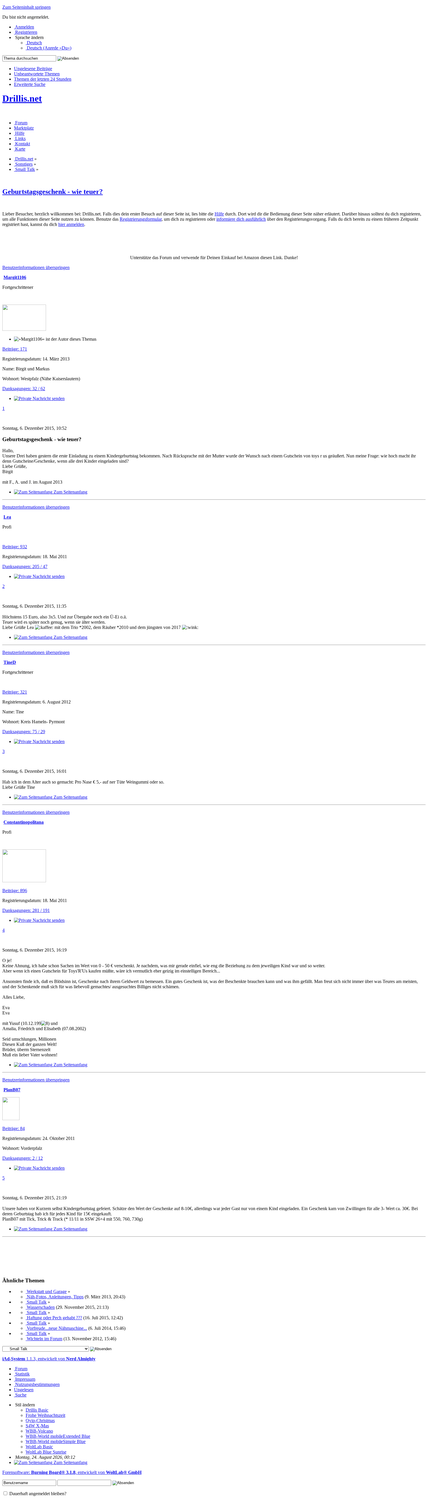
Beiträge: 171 (14, 348)
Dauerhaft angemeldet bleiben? (37, 1493)
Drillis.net (22, 98)
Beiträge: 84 (13, 1128)
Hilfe (219, 213)
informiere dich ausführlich (241, 219)
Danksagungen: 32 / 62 (23, 388)
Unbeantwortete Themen (37, 73)
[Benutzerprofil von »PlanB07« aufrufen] (11, 1118)
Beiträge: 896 (14, 890)
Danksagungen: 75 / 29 (23, 731)
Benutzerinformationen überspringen (36, 267)
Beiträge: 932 (14, 546)
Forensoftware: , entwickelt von (72, 1472)
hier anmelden (71, 224)
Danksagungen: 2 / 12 (22, 1158)
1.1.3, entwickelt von (48, 1358)
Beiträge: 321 (14, 691)
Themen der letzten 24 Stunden (42, 79)
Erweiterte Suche (29, 84)
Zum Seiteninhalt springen (26, 7)
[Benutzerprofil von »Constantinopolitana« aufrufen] (24, 880)
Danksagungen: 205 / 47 (24, 566)
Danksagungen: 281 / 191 (26, 910)
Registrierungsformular (141, 219)
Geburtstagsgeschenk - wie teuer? (52, 191)
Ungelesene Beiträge (33, 68)
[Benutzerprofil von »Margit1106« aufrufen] (24, 329)
